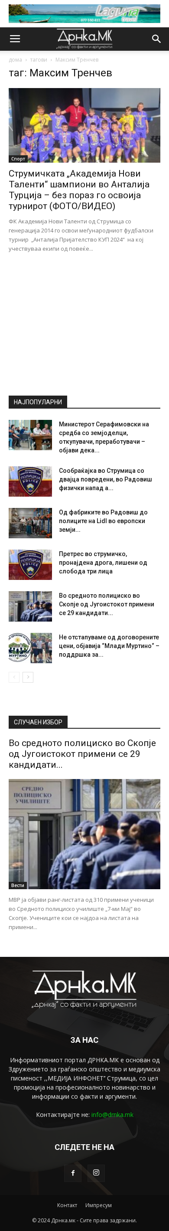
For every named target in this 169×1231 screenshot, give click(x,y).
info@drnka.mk (112, 1114)
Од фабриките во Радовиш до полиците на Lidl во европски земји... (103, 521)
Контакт (67, 1205)
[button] (157, 39)
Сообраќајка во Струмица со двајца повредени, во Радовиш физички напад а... (105, 479)
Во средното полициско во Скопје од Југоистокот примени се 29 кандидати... (106, 604)
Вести (17, 885)
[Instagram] (96, 1173)
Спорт (18, 159)
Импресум (98, 1205)
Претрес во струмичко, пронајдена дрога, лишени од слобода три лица (103, 562)
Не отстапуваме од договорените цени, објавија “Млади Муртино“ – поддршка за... (109, 646)
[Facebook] (72, 1173)
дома (15, 59)
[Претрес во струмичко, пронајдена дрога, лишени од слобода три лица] (30, 565)
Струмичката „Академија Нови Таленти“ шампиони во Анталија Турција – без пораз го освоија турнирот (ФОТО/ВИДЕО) (79, 189)
